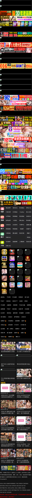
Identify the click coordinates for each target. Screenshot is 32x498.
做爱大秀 (23, 328)
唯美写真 (21, 233)
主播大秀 (21, 309)
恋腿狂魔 (28, 224)
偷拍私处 (9, 313)
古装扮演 (8, 224)
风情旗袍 (8, 229)
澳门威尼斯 (9, 332)
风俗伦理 (28, 241)
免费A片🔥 (23, 332)
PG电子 (2, 301)
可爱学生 (21, 224)
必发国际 (27, 313)
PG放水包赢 (22, 305)
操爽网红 (29, 305)
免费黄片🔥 (11, 336)
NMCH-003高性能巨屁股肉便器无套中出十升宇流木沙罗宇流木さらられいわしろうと (8, 446)
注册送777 (15, 301)
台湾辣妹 (8, 216)
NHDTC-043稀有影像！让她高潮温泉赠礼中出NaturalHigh (23, 462)
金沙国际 (3, 328)
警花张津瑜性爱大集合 (23, 364)
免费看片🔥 (3, 321)
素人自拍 (28, 212)
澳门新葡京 (3, 317)
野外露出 (28, 220)
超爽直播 (3, 309)
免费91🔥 (16, 332)
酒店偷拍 (14, 309)
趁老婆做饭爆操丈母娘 (8, 351)
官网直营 (21, 297)
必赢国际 (9, 305)
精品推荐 (8, 208)
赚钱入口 (18, 336)
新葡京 (26, 301)
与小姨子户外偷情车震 (23, 351)
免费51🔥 (23, 321)
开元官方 (16, 325)
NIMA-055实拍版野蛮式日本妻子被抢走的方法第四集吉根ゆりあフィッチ (8, 430)
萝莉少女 (28, 208)
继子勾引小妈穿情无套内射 (8, 365)
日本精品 (15, 212)
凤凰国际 (15, 305)
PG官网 (9, 297)
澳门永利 (27, 297)
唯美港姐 (21, 216)
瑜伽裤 (22, 229)
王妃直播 (27, 309)
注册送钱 (8, 301)
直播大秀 (3, 332)
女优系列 (15, 224)
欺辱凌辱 (8, 220)
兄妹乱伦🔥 (3, 336)
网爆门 (28, 233)
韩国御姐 (15, 216)
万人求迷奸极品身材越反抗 (8, 379)
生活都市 (8, 241)
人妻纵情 (21, 241)
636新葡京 (10, 321)
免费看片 (17, 328)
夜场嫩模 (21, 313)
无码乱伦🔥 (3, 325)
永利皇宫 (23, 317)
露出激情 (15, 233)
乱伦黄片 (3, 313)
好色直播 (10, 325)
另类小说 (8, 245)
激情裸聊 (17, 321)
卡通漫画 (8, 233)
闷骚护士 (28, 229)
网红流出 (21, 220)
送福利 (21, 301)
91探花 (15, 220)
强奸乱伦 (15, 208)
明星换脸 (15, 229)
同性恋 (28, 237)
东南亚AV (28, 216)
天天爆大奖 (23, 325)
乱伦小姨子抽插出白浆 (23, 378)
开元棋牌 (14, 297)
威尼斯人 (3, 297)
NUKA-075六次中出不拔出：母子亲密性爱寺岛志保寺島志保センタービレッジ (23, 414)
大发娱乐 (10, 317)
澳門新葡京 (17, 317)
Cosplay (22, 212)
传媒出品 (8, 237)
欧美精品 (21, 208)
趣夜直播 (15, 313)
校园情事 (15, 241)
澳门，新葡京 (10, 328)
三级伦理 (8, 212)
